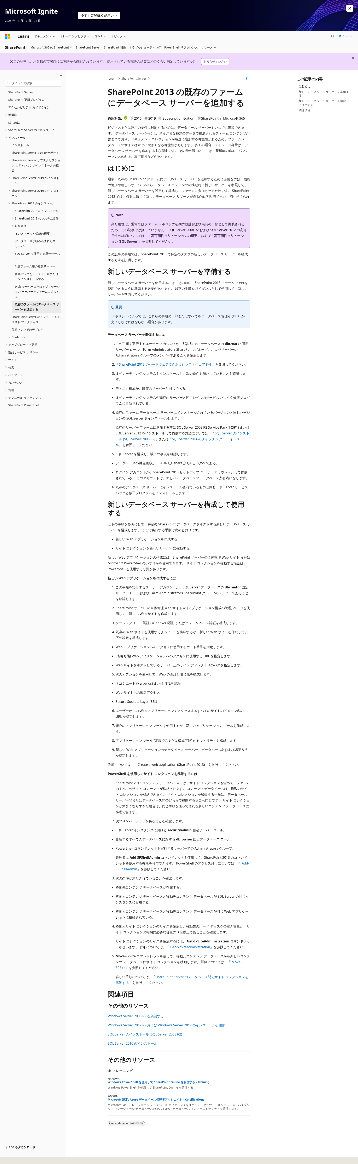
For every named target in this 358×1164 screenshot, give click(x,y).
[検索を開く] (333, 36)
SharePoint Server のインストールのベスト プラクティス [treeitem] (36, 319)
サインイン (346, 36)
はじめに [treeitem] (14, 122)
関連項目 (304, 110)
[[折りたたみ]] (60, 75)
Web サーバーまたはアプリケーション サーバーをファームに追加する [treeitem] (37, 292)
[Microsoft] (7, 36)
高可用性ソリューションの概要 (174, 235)
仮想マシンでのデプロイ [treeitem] (28, 329)
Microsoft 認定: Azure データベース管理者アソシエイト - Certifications (156, 1099)
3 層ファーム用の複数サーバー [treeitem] (35, 266)
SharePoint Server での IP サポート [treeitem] (35, 153)
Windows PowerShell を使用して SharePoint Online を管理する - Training (158, 1082)
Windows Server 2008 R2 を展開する (136, 1016)
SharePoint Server (133, 78)
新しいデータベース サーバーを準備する (324, 93)
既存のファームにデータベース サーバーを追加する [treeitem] (37, 306)
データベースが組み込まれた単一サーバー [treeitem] (36, 243)
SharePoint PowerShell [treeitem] (24, 405)
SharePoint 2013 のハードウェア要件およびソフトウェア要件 (165, 364)
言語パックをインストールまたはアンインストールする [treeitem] (36, 276)
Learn (112, 78)
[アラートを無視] (349, 8)
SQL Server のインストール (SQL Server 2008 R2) (145, 1034)
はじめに (304, 86)
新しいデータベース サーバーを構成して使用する (324, 103)
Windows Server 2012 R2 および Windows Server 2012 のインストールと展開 (167, 1025)
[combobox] (33, 83)
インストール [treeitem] (20, 145)
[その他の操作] (246, 78)
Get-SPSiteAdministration (190, 947)
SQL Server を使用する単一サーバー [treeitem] (37, 256)
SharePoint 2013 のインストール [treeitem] (37, 211)
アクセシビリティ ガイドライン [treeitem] (29, 107)
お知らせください (215, 61)
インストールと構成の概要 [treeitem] (32, 233)
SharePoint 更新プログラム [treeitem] (26, 100)
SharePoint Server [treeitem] (20, 92)
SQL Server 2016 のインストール (132, 1043)
